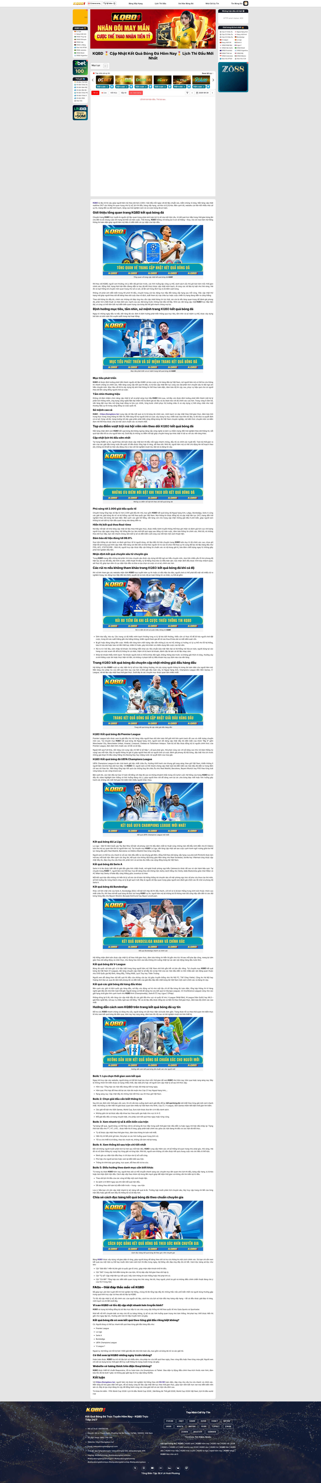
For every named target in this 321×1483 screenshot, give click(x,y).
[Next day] (212, 93)
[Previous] (93, 80)
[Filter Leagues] (187, 93)
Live (105, 93)
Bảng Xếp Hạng (136, 3)
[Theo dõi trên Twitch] (186, 1462)
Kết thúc (114, 93)
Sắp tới (123, 93)
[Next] (213, 80)
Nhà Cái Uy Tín (212, 3)
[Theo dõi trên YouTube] (152, 1462)
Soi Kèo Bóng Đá (185, 3)
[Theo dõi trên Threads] (143, 1462)
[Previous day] (192, 93)
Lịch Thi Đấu (160, 3)
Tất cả (95, 93)
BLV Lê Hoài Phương (169, 1466)
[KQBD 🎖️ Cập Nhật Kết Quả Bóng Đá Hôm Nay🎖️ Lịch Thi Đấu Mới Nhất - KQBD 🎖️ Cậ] (79, 3)
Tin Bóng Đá (236, 3)
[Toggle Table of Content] (104, 66)
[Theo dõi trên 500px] (169, 1462)
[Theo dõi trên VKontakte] (178, 1462)
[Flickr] (161, 1462)
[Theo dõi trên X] (135, 1462)
